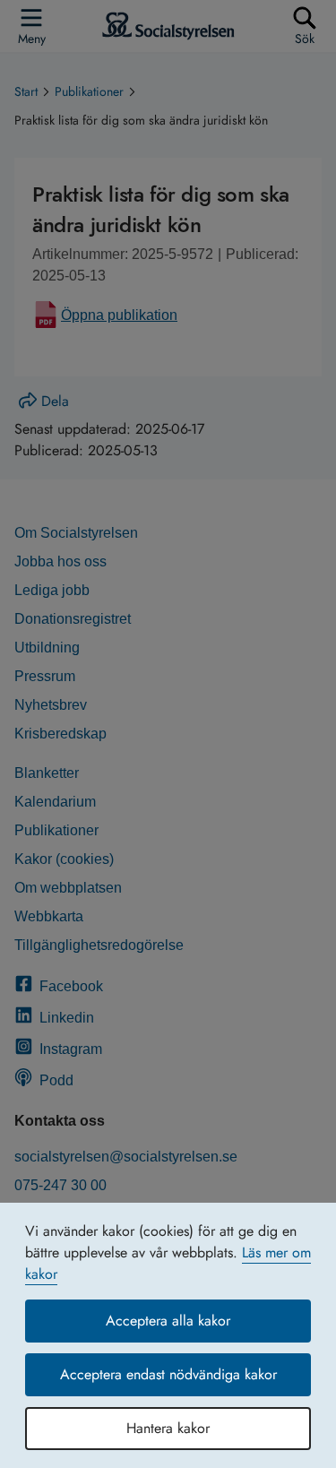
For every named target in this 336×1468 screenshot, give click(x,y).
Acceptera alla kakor (168, 1320)
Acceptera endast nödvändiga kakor (168, 1374)
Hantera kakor (168, 1428)
